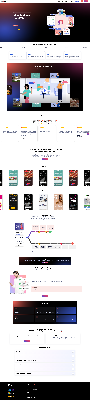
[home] (3, 1)
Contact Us (34, 384)
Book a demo (21, 25)
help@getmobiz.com (35, 387)
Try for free (15, 25)
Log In (28, 387)
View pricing (45, 262)
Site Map (28, 392)
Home (28, 384)
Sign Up (28, 389)
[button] (66, 1)
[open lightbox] (45, 90)
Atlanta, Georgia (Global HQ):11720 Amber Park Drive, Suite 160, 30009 (38, 390)
